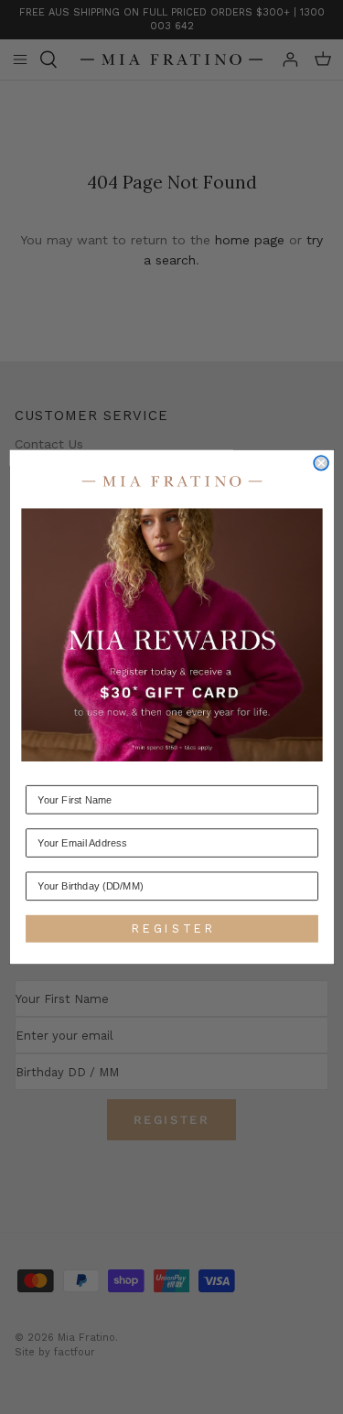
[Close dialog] (321, 463)
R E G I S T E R (171, 928)
